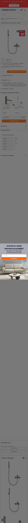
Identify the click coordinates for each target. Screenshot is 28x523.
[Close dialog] (27, 244)
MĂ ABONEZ (14, 258)
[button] (3, 520)
